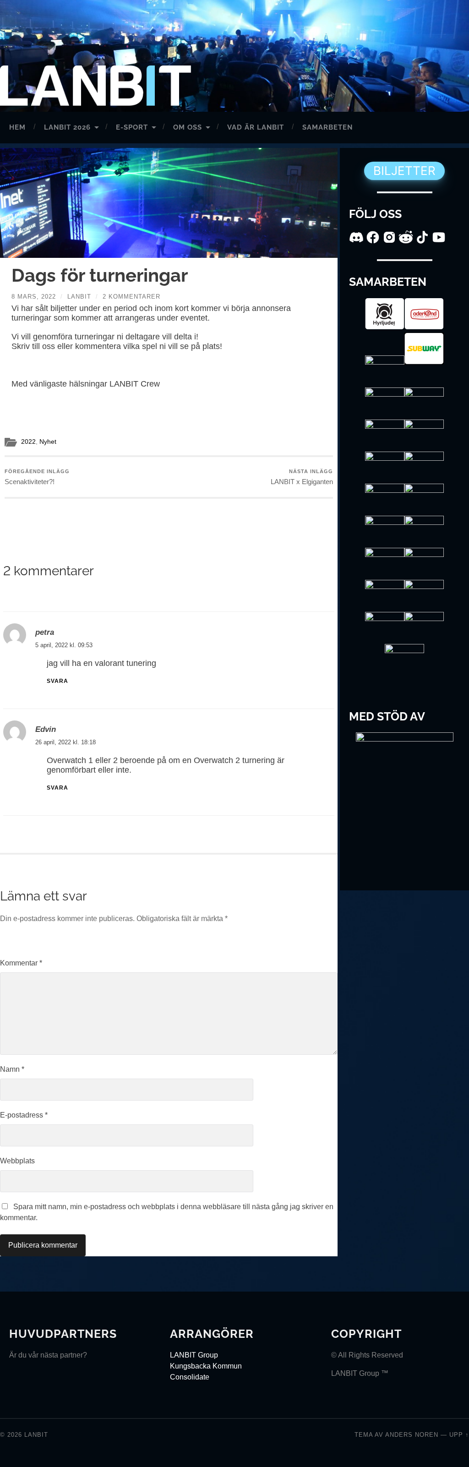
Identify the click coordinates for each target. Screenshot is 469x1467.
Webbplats (17, 1161)
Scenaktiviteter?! (37, 477)
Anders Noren (411, 1434)
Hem (17, 127)
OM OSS (187, 127)
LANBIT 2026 (67, 127)
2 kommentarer (131, 296)
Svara (57, 681)
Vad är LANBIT (255, 127)
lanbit (79, 296)
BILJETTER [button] (404, 171)
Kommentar (21, 963)
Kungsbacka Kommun (206, 1366)
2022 (28, 441)
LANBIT (36, 1434)
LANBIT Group (194, 1355)
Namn (12, 1069)
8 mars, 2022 (33, 296)
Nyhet (47, 441)
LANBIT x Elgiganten (302, 477)
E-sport (132, 127)
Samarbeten (327, 127)
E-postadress (24, 1115)
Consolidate (189, 1377)
